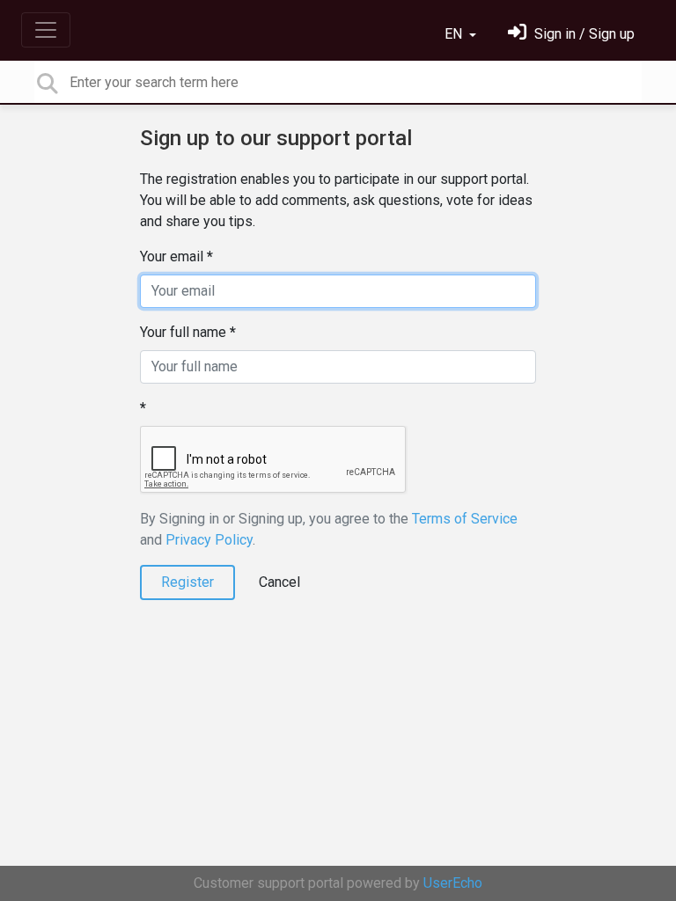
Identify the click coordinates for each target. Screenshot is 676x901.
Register (187, 582)
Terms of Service (465, 518)
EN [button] (455, 34)
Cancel (279, 582)
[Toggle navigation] (45, 30)
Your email (171, 256)
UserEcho (452, 883)
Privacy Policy (209, 539)
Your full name (183, 332)
